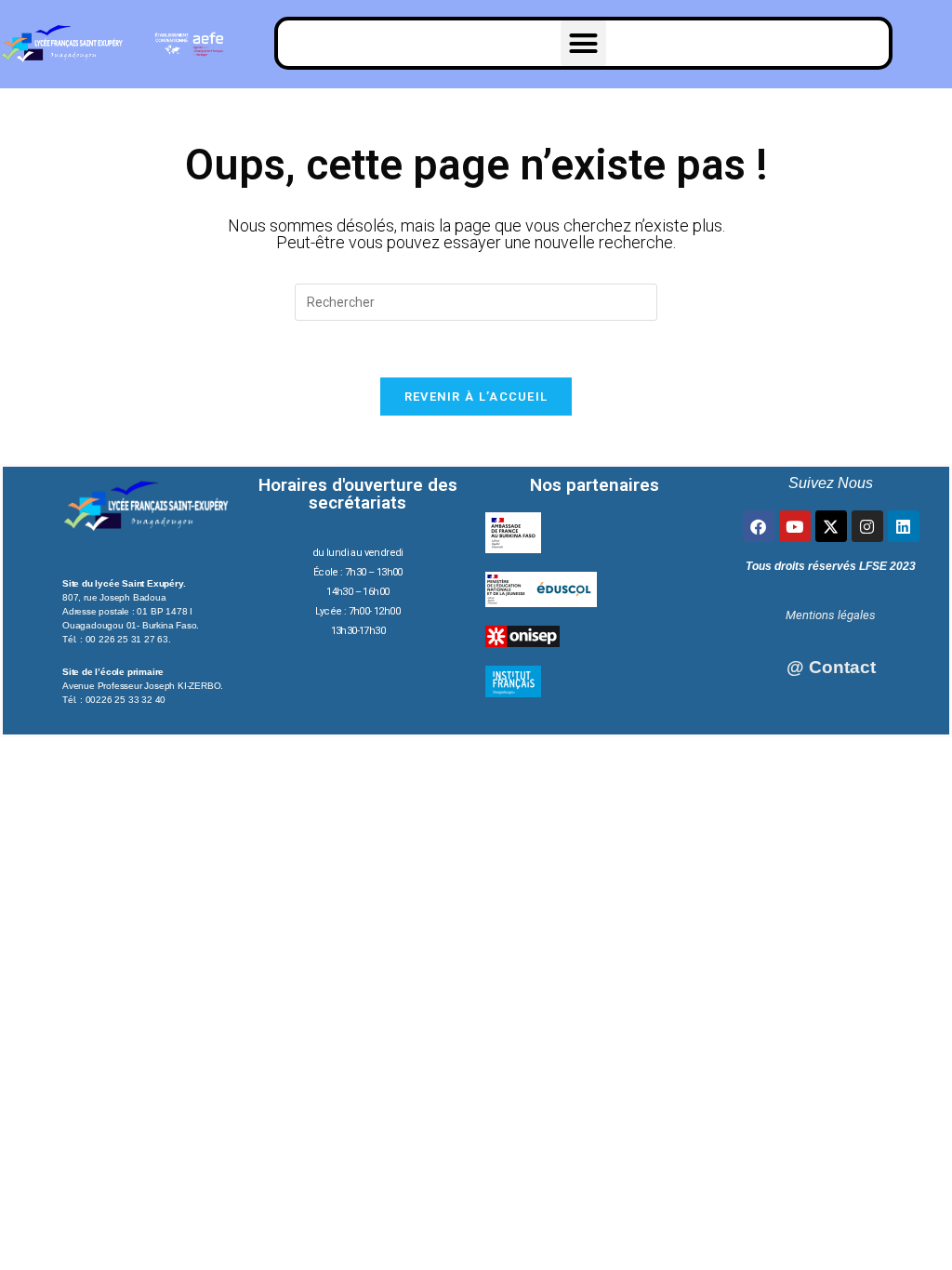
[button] (584, 43)
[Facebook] (758, 526)
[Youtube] (795, 526)
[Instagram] (867, 526)
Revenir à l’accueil (476, 396)
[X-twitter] (831, 526)
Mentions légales (831, 615)
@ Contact (831, 667)
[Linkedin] (903, 526)
